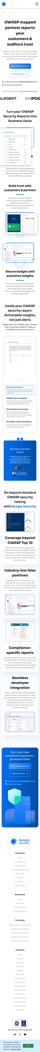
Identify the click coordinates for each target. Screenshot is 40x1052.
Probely (20, 970)
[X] (20, 1034)
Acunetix (20, 959)
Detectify (20, 966)
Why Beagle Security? (20, 870)
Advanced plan (25, 82)
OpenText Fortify (20, 998)
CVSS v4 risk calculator (20, 941)
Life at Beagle (20, 866)
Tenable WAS (20, 986)
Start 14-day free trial (20, 66)
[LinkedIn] (15, 1034)
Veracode (20, 963)
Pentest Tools (20, 1002)
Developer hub (20, 907)
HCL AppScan (20, 982)
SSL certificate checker (20, 929)
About (20, 858)
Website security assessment (20, 925)
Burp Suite (20, 1010)
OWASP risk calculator (20, 937)
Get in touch (20, 874)
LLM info (20, 881)
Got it (28, 1046)
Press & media (20, 885)
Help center (20, 903)
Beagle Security (4, 4)
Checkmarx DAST (20, 1006)
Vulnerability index (20, 911)
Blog (20, 899)
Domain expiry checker (20, 933)
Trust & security (20, 862)
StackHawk (20, 974)
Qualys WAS (20, 978)
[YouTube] (25, 1034)
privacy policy (16, 1049)
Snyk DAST (20, 994)
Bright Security (20, 990)
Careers (20, 878)
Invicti (20, 955)
